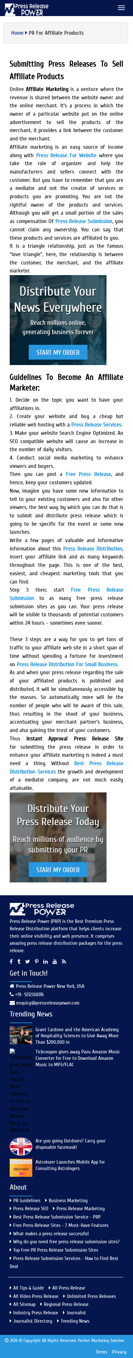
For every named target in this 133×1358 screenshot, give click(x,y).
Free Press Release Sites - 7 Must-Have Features (60, 1225)
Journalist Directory (32, 1321)
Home (17, 33)
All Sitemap (24, 1304)
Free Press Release (88, 474)
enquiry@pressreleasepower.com (47, 1003)
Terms (101, 1352)
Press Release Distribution (92, 548)
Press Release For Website (66, 155)
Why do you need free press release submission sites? (66, 1242)
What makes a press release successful (51, 1234)
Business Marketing (68, 1200)
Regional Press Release (66, 1304)
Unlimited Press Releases (91, 1296)
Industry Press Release (35, 1313)
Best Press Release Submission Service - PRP (57, 1217)
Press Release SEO (30, 1208)
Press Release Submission (84, 221)
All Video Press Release (35, 1296)
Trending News (75, 1321)
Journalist (76, 1313)
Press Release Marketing (80, 1208)
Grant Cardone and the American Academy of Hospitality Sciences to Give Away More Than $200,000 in (77, 1036)
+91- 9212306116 (29, 994)
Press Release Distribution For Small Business (67, 664)
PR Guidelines (26, 1200)
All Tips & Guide (28, 1288)
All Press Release (68, 1288)
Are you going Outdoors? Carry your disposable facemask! (71, 1144)
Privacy (119, 1352)
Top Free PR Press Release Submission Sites (55, 1250)
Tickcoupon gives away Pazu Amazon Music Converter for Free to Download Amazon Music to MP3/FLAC (78, 1058)
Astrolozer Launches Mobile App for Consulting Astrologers (70, 1165)
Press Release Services (96, 424)
